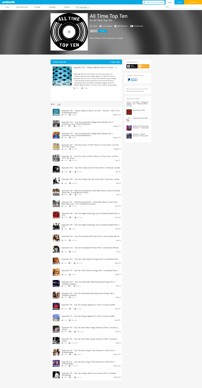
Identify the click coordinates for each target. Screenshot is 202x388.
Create (179, 2)
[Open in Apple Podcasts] (132, 66)
